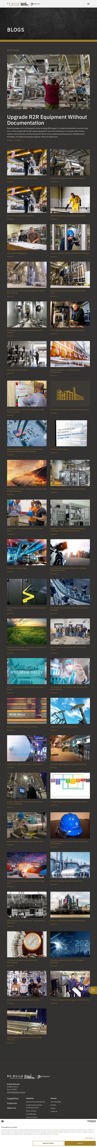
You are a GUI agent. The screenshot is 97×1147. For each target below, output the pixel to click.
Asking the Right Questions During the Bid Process (68, 764)
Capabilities (12, 1098)
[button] (88, 3)
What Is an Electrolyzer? (59, 449)
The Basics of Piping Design (17, 568)
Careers (53, 1108)
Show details (89, 1138)
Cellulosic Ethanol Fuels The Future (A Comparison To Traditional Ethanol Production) (26, 648)
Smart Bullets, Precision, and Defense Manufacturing (69, 410)
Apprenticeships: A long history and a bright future (25, 841)
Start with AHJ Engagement (17, 253)
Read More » (15, 140)
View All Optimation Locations (16, 1092)
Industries (12, 1103)
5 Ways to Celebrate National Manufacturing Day (67, 921)
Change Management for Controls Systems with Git (68, 802)
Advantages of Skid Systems (17, 370)
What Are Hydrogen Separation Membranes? (66, 881)
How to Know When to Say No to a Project (22, 727)
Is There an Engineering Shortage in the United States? (70, 1000)
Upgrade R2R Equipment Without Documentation (47, 119)
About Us (11, 1107)
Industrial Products (32, 1117)
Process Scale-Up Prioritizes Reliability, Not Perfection (69, 253)
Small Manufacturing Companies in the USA (23, 1000)
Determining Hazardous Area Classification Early (67, 216)
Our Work (53, 1105)
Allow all (80, 1143)
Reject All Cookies (48, 1143)
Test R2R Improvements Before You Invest (22, 178)
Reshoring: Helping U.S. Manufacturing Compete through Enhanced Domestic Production (24, 450)
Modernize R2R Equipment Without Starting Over (68, 178)
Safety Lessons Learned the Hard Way (63, 727)
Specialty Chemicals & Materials (35, 1102)
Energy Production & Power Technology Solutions (34, 1106)
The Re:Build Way (56, 1102)
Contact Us (54, 1111)
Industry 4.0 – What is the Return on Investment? (25, 764)
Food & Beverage (31, 1114)
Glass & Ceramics (31, 1111)
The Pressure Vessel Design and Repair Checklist (67, 489)
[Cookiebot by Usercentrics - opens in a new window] (87, 1121)
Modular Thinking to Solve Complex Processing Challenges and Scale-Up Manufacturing (67, 529)
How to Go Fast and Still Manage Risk (20, 216)
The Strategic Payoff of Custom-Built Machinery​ (67, 330)
